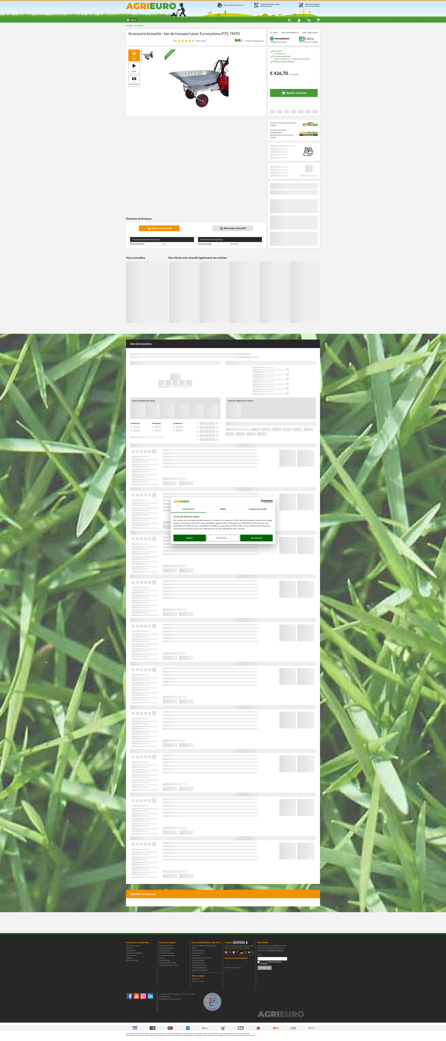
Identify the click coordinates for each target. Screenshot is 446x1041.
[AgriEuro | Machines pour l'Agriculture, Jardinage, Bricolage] (157, 6)
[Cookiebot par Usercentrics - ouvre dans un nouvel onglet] (262, 501)
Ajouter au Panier (296, 92)
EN (229, 952)
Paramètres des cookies (167, 963)
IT (236, 952)
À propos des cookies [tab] (258, 509)
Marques (129, 948)
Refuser (189, 538)
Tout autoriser (256, 538)
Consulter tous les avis (233, 967)
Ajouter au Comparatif (161, 228)
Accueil (128, 26)
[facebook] (129, 1002)
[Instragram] (143, 1002)
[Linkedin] (150, 1002)
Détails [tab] (223, 509)
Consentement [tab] (188, 509)
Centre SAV (196, 955)
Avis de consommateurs (236, 958)
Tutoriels (129, 958)
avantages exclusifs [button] (276, 950)
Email (260, 955)
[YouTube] (136, 1002)
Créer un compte (198, 981)
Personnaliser (221, 538)
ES (252, 952)
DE (244, 952)
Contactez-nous (132, 960)
